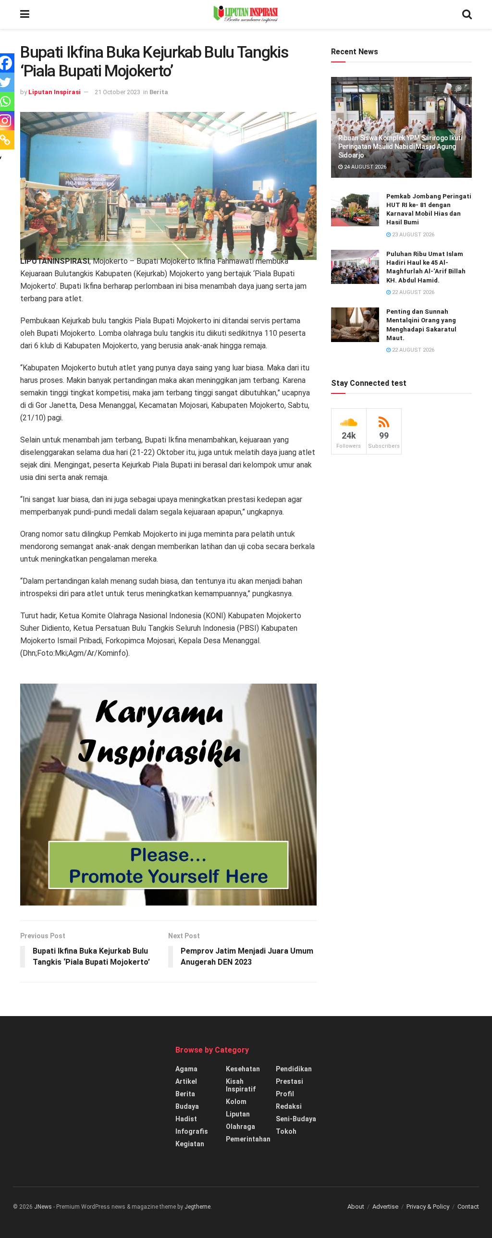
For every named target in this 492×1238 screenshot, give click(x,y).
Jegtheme (197, 1206)
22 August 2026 (412, 292)
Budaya (187, 1106)
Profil (285, 1094)
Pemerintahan (248, 1139)
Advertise (385, 1206)
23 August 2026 (412, 235)
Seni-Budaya (296, 1119)
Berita (158, 92)
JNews (43, 1206)
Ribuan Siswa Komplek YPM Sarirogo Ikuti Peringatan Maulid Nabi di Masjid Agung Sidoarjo (400, 146)
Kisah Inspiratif (241, 1085)
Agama (186, 1069)
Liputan (238, 1114)
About (355, 1206)
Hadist (186, 1119)
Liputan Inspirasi (54, 92)
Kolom (236, 1101)
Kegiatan (189, 1144)
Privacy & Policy (427, 1206)
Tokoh (286, 1131)
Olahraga (240, 1126)
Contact (468, 1206)
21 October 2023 (117, 92)
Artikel (186, 1081)
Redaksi (289, 1106)
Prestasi (289, 1081)
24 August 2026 (364, 167)
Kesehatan (243, 1069)
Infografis (191, 1131)
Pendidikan (294, 1069)
